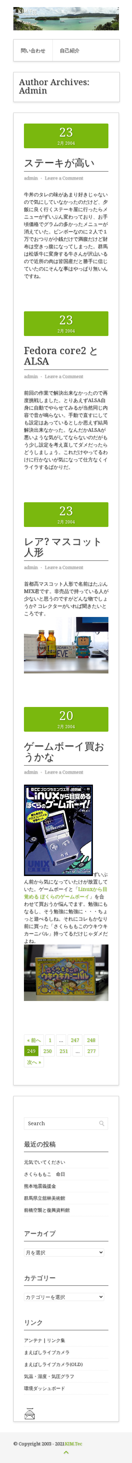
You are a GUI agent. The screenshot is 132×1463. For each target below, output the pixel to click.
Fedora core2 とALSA (61, 355)
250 (47, 1051)
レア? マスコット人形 (63, 546)
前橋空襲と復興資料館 (47, 1210)
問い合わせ (33, 50)
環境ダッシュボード (44, 1388)
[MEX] (66, 671)
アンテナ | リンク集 (44, 1340)
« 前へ (34, 1040)
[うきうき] (66, 999)
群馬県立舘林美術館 (44, 1198)
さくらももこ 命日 (44, 1174)
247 (75, 1040)
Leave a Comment (64, 178)
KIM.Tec (73, 1443)
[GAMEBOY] (58, 874)
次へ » (34, 1062)
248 (91, 1040)
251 (63, 1051)
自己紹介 (70, 50)
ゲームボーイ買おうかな (64, 751)
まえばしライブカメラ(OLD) (53, 1364)
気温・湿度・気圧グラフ (49, 1376)
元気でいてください (44, 1162)
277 (91, 1051)
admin (31, 178)
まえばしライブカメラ (47, 1352)
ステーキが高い (59, 162)
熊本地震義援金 (40, 1186)
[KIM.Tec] (66, 28)
